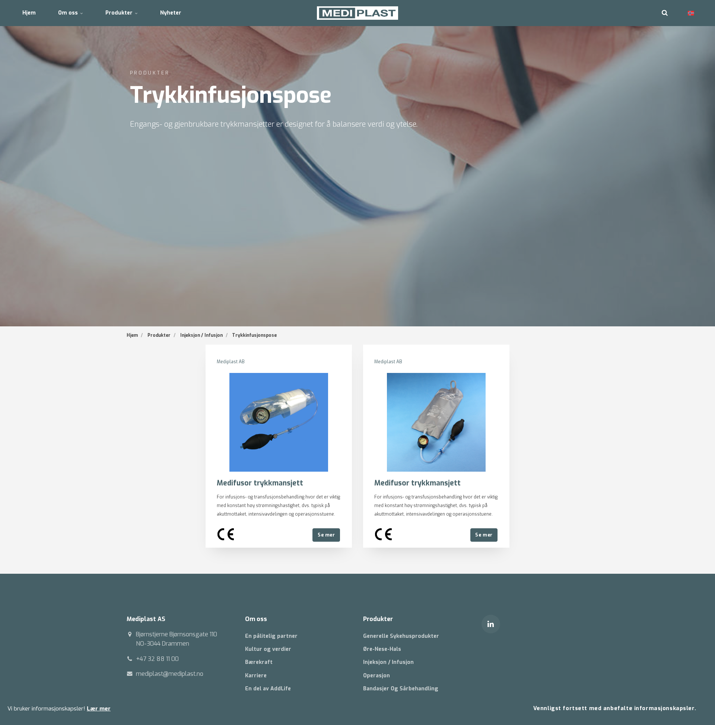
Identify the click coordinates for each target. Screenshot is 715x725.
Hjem (29, 12)
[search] (665, 13)
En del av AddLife (268, 688)
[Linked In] (491, 624)
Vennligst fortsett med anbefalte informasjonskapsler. (614, 708)
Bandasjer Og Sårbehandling (400, 688)
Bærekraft (259, 662)
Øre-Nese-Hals (382, 649)
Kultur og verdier (268, 649)
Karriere (256, 675)
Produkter (119, 12)
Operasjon (376, 675)
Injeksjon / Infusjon (388, 662)
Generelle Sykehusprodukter (401, 636)
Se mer (326, 535)
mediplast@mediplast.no (169, 674)
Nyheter (170, 12)
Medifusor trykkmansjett (260, 483)
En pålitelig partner (271, 636)
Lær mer (99, 708)
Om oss (68, 12)
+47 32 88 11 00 (157, 659)
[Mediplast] (357, 13)
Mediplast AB (231, 362)
